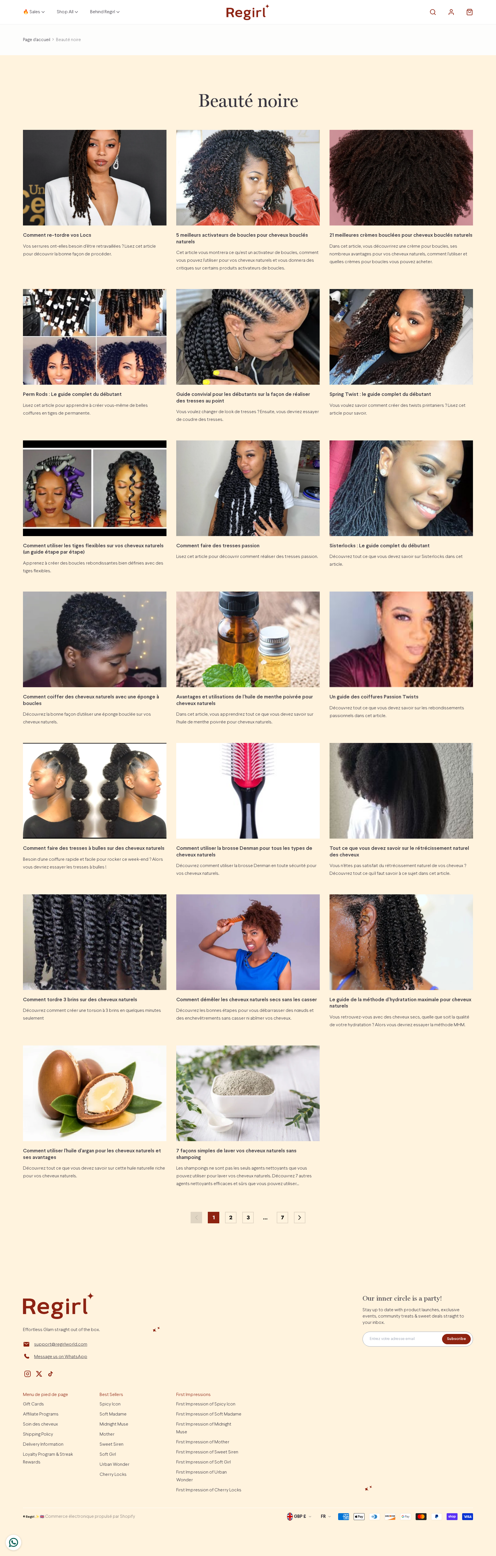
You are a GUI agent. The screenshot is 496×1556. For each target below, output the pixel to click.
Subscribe (456, 1339)
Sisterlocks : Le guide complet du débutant (380, 546)
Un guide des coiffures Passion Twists (374, 697)
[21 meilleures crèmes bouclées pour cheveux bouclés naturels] (401, 178)
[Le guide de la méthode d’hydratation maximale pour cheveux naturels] (401, 942)
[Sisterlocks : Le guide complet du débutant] (401, 488)
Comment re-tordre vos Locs (57, 235)
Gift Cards (33, 1404)
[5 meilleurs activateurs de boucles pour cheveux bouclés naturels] (248, 178)
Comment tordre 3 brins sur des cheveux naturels (80, 999)
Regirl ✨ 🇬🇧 (35, 1517)
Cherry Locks (113, 1474)
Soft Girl (108, 1454)
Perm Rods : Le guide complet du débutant (72, 394)
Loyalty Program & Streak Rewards (48, 1458)
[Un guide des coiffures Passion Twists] (401, 639)
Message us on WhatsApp (60, 1357)
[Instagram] (27, 1374)
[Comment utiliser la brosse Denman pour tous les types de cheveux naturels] (248, 791)
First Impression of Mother (202, 1442)
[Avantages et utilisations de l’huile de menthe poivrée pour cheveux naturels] (248, 639)
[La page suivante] (299, 1217)
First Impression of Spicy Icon (205, 1404)
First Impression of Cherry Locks (208, 1490)
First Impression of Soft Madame (208, 1414)
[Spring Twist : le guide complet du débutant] (401, 337)
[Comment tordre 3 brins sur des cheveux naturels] (94, 942)
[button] (433, 12)
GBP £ (300, 1517)
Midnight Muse (114, 1424)
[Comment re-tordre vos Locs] (94, 178)
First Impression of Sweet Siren (207, 1452)
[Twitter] (39, 1374)
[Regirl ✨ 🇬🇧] (248, 12)
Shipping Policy (38, 1434)
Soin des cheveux (40, 1424)
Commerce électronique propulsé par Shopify (90, 1517)
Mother (107, 1434)
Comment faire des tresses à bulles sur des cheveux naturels (93, 848)
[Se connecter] (451, 12)
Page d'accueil (36, 40)
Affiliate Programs (41, 1414)
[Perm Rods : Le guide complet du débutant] (94, 337)
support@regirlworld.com (60, 1344)
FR (323, 1517)
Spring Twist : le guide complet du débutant (380, 394)
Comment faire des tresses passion (217, 546)
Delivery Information (43, 1444)
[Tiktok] (50, 1374)
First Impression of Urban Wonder (201, 1476)
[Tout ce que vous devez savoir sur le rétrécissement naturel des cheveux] (401, 791)
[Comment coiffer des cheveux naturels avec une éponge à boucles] (94, 639)
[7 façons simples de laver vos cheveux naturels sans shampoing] (248, 1093)
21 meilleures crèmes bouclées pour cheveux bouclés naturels (401, 235)
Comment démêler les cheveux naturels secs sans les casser (246, 999)
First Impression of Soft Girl (203, 1462)
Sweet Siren (111, 1444)
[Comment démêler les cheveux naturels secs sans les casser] (248, 942)
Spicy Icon (110, 1404)
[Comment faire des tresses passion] (248, 488)
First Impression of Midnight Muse (203, 1428)
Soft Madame (113, 1414)
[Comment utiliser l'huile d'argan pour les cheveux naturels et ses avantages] (94, 1093)
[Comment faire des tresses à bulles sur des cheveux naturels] (94, 791)
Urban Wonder (114, 1464)
